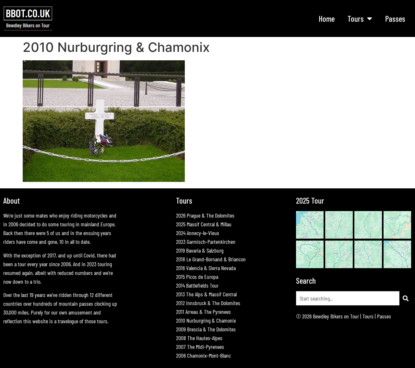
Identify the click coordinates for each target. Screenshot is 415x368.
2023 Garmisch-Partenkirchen (205, 241)
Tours (368, 316)
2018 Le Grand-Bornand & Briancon (211, 259)
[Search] (405, 298)
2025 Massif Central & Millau (203, 224)
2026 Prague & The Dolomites (205, 215)
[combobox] (347, 298)
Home (327, 18)
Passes (395, 18)
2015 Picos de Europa (197, 276)
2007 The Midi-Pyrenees (200, 346)
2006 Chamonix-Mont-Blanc (203, 355)
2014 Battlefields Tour (197, 285)
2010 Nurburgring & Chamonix (206, 320)
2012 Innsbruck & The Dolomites (208, 302)
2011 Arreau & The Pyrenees (203, 311)
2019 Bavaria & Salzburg (199, 250)
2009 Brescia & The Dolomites (206, 329)
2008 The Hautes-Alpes (199, 337)
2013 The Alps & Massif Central (206, 294)
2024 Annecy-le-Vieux (197, 232)
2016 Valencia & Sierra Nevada (206, 267)
